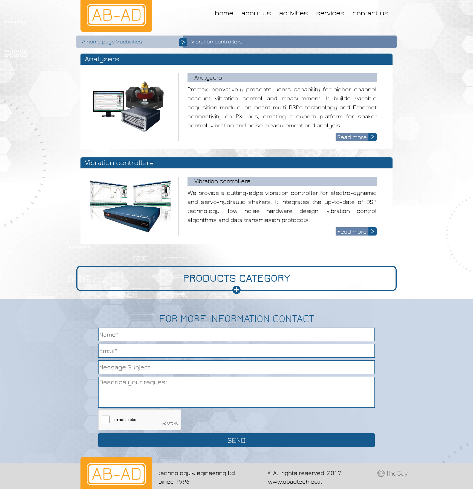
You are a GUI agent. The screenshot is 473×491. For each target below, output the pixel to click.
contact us (370, 13)
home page (100, 42)
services (330, 13)
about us (256, 13)
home (224, 13)
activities (293, 13)
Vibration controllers (222, 181)
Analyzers (208, 78)
